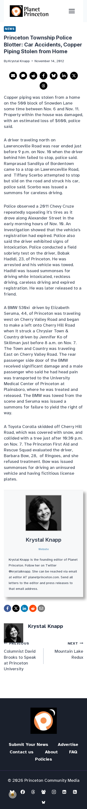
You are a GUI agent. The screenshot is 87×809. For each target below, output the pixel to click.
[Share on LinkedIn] (64, 75)
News (10, 29)
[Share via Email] (13, 75)
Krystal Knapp (43, 540)
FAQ (73, 752)
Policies (43, 759)
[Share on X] (74, 75)
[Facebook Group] (43, 792)
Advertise (68, 744)
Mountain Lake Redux (69, 650)
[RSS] (75, 792)
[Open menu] (71, 11)
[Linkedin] (64, 792)
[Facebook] (22, 792)
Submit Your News (28, 744)
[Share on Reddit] (33, 75)
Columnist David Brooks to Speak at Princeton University (20, 656)
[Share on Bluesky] (54, 75)
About (51, 752)
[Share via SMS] (23, 75)
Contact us (21, 752)
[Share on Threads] (43, 86)
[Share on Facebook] (43, 75)
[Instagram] (54, 792)
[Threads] (33, 792)
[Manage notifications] (12, 794)
